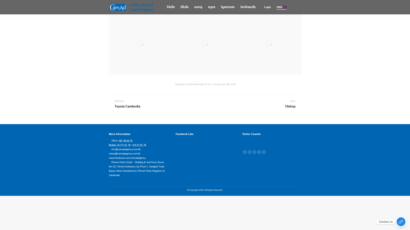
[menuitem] (170, 7)
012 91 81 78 (123, 145)
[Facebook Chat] (401, 221)
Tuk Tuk (207, 84)
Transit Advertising (194, 84)
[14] (141, 43)
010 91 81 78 (139, 145)
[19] (205, 43)
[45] (269, 43)
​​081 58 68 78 (125, 140)
